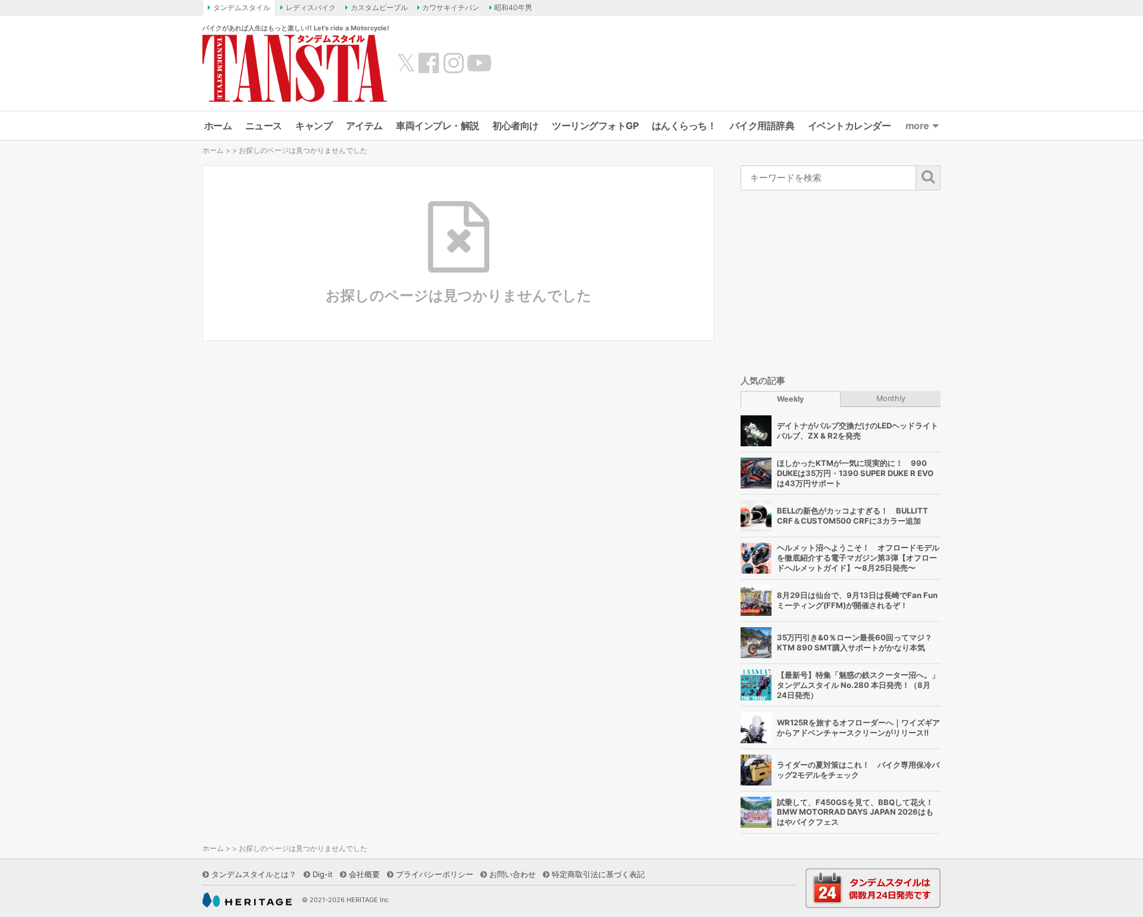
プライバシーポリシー (434, 874)
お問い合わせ (512, 874)
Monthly (890, 398)
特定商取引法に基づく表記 (598, 874)
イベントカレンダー (849, 126)
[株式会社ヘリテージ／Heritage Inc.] (247, 900)
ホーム (218, 126)
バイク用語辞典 (762, 126)
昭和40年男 (513, 7)
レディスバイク (311, 7)
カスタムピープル (379, 7)
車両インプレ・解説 (437, 126)
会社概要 (364, 874)
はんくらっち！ (684, 126)
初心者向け (515, 126)
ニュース (263, 126)
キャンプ (313, 126)
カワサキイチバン (450, 7)
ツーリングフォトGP (595, 126)
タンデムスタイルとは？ (253, 874)
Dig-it (323, 874)
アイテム (364, 126)
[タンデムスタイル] (294, 68)
